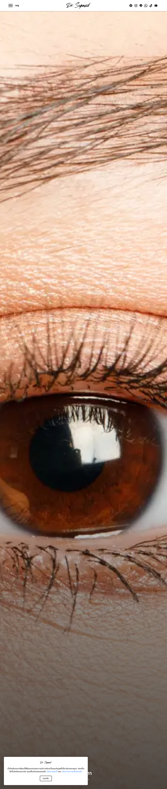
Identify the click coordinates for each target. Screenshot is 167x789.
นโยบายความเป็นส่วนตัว (72, 771)
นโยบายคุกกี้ (52, 771)
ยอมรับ (46, 778)
